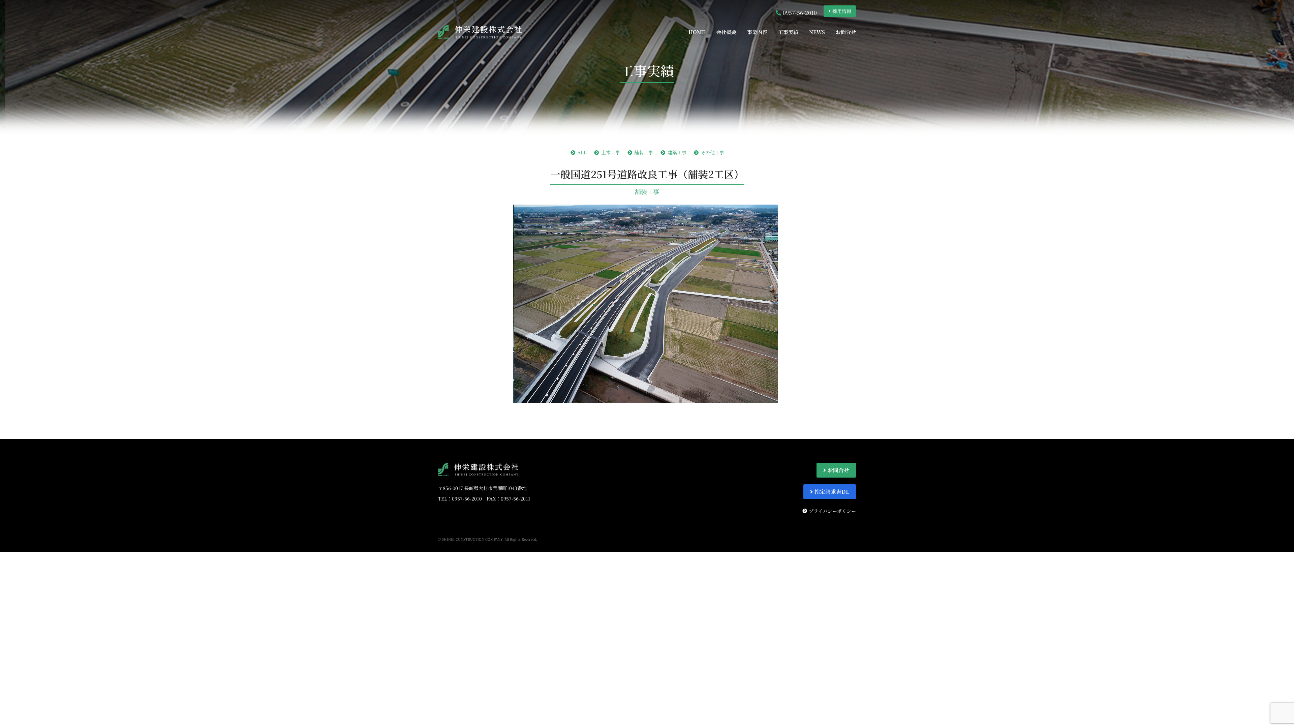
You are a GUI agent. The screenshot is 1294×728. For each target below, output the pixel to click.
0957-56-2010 (467, 498)
